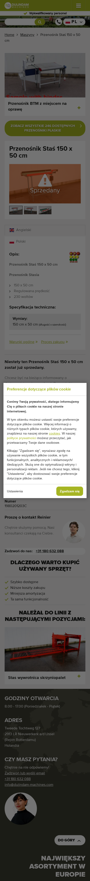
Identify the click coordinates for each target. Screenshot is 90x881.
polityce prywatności (21, 438)
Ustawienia (15, 491)
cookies (54, 433)
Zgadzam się (70, 491)
